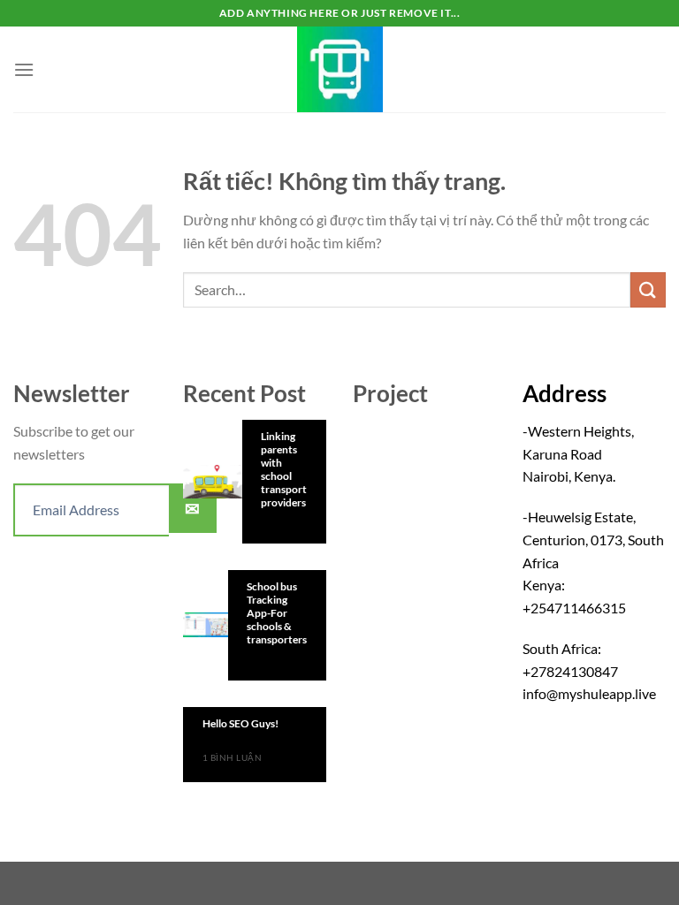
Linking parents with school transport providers (284, 469)
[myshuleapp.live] (339, 69)
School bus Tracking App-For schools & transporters (277, 613)
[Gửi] (648, 289)
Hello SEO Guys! (240, 723)
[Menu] (23, 69)
